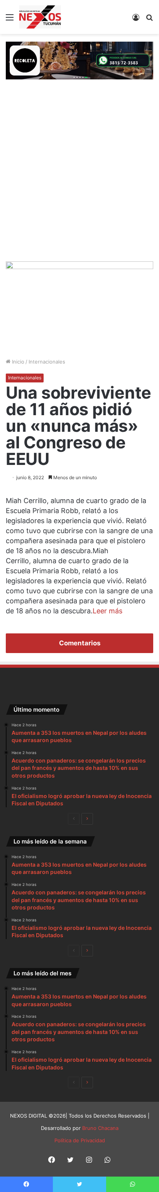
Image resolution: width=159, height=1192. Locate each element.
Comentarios (79, 643)
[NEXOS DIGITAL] (40, 17)
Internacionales (47, 362)
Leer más (107, 611)
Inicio (17, 362)
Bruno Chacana (100, 1128)
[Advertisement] (79, 178)
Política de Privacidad (79, 1140)
